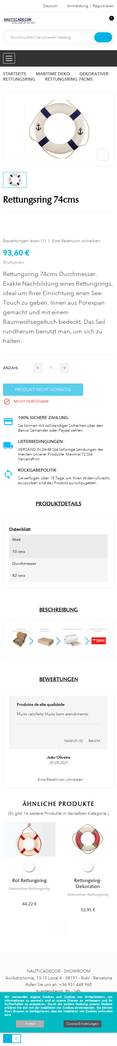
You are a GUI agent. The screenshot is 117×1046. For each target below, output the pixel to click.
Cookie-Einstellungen (82, 1024)
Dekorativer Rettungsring (29, 889)
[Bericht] (94, 734)
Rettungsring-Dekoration (87, 883)
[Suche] (103, 37)
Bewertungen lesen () (24, 240)
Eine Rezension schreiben (76, 240)
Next (63, 928)
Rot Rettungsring (29, 881)
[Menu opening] (9, 58)
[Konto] (99, 21)
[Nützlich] (73, 734)
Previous (54, 928)
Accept (30, 1024)
